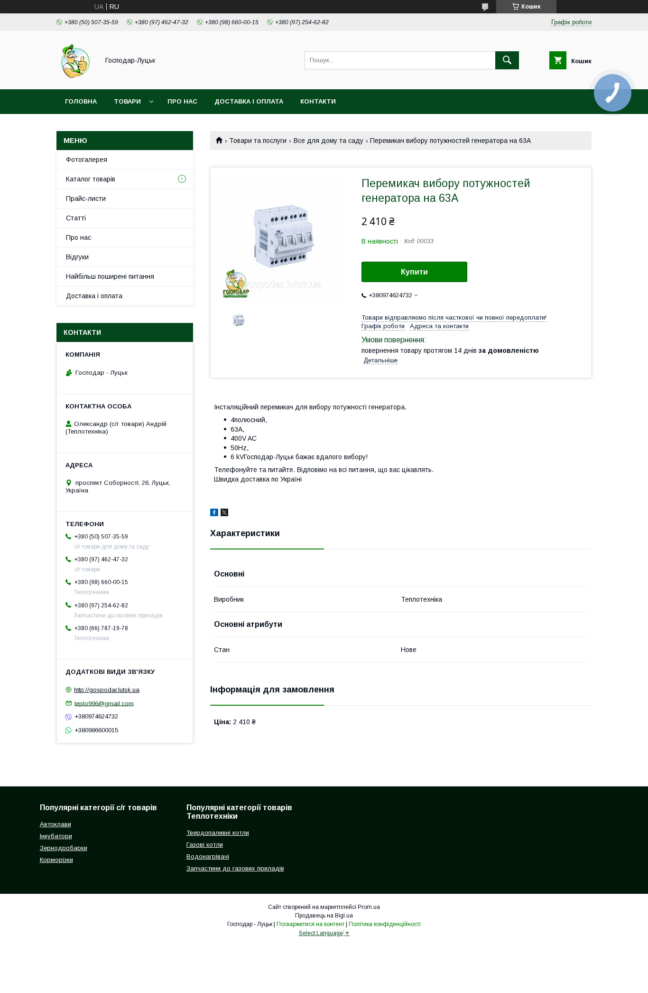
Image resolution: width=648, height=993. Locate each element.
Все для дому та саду (328, 140)
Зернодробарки (63, 847)
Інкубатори (56, 836)
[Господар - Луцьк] (75, 77)
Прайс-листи (86, 198)
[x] (224, 514)
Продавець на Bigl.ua (324, 915)
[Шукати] (507, 60)
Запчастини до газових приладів (235, 868)
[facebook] (214, 514)
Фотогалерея (86, 159)
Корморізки (56, 859)
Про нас (182, 101)
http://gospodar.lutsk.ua (106, 689)
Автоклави (55, 824)
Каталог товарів (90, 179)
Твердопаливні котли (217, 832)
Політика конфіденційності (385, 924)
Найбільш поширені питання (110, 276)
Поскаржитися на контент (310, 924)
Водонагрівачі (207, 856)
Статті (76, 218)
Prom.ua (369, 907)
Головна (81, 101)
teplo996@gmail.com (104, 703)
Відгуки (77, 257)
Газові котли (204, 844)
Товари (127, 101)
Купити (414, 272)
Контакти (318, 101)
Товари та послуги (258, 140)
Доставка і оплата (248, 101)
